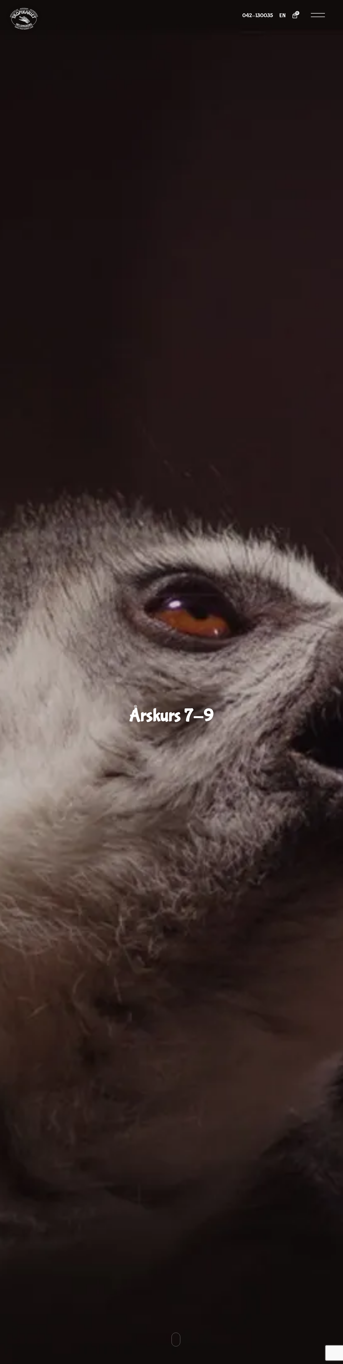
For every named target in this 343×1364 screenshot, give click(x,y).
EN (282, 16)
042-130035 (257, 16)
